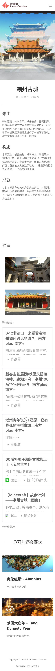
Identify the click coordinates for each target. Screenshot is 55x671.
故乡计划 (35, 97)
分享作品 (7, 526)
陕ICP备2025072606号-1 (27, 666)
